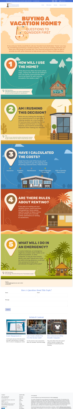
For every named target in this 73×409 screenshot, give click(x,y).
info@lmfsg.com (4, 406)
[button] (42, 5)
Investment (21, 398)
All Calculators (21, 408)
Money (20, 403)
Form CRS (35, 395)
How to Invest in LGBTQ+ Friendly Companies (55, 337)
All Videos (21, 407)
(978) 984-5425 (36, 1)
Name (6, 292)
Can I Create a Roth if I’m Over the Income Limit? (35, 337)
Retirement (21, 396)
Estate (20, 399)
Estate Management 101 (13, 336)
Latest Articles (21, 405)
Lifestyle (20, 404)
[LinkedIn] (53, 1)
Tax (20, 401)
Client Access (63, 1)
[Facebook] (56, 1)
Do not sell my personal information (65, 408)
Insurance (21, 400)
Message (7, 299)
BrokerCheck (55, 397)
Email (38, 292)
